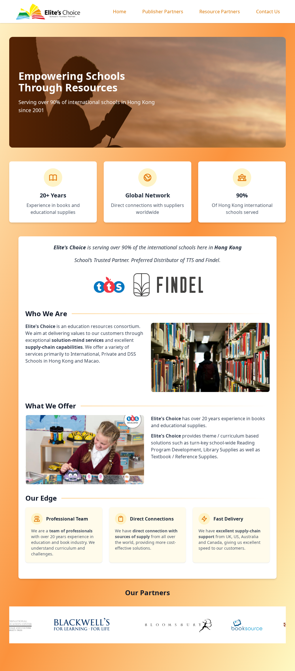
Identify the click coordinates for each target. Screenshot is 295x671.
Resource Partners (219, 11)
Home (119, 11)
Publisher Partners (162, 11)
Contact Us (268, 11)
